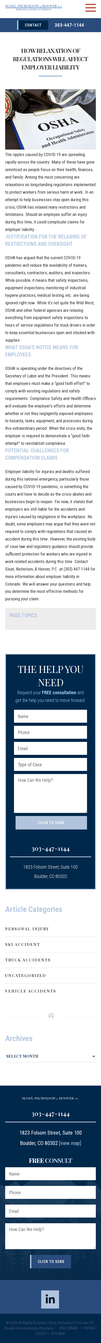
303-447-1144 (69, 25)
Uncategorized (25, 975)
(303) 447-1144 (76, 569)
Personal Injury (27, 928)
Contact (33, 25)
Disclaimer (69, 1328)
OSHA (10, 368)
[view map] (70, 1143)
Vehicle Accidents (30, 991)
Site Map (58, 1333)
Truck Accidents (28, 959)
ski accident (22, 944)
